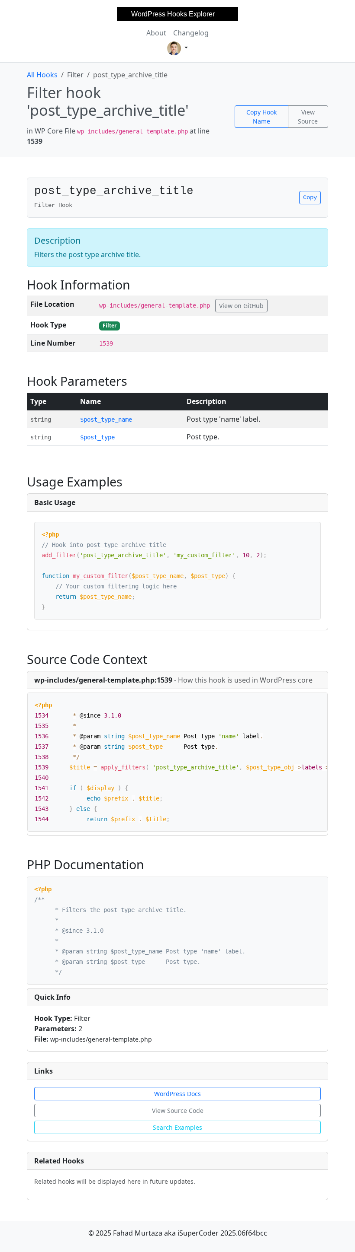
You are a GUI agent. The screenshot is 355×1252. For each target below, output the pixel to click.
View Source (308, 116)
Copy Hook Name (261, 116)
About (156, 33)
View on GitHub (241, 306)
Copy (310, 197)
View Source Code (177, 1110)
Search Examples (177, 1127)
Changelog (191, 33)
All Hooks (42, 74)
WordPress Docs (177, 1094)
